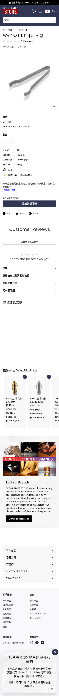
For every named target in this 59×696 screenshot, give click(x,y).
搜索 (5, 626)
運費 (5, 198)
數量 (5, 134)
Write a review (29, 242)
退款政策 (7, 609)
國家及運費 (8, 605)
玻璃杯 (33, 609)
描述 (5, 268)
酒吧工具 (34, 605)
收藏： (11, 30)
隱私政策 (7, 613)
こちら (46, 2)
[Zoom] (54, 106)
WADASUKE (9, 46)
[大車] (34, 11)
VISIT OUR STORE (38, 613)
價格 (5, 116)
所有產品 (7, 600)
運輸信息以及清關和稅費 (16, 275)
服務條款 (7, 622)
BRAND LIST (35, 617)
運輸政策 (7, 617)
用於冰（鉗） (23, 30)
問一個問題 (9, 290)
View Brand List (19, 518)
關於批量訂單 (10, 283)
